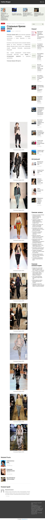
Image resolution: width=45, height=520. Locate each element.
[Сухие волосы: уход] (3, 463)
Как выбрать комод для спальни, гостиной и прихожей (37, 233)
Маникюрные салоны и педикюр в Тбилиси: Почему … (40, 201)
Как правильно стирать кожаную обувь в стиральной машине (38, 285)
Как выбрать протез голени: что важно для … (40, 77)
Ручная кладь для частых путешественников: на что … (40, 142)
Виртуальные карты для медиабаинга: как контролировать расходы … (40, 35)
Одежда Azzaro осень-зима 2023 (40, 171)
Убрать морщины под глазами (40, 190)
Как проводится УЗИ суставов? (11, 478)
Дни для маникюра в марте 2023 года (37, 277)
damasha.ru (24, 519)
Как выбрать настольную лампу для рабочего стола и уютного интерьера (38, 229)
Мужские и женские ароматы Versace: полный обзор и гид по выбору (37, 236)
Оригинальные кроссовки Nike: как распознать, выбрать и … (40, 88)
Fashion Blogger (6, 2)
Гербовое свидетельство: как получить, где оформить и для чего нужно (38, 255)
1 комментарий (17, 31)
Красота (13, 23)
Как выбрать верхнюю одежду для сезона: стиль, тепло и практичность (37, 245)
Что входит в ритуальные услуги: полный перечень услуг (37, 258)
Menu (41, 1)
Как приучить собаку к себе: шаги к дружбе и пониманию (38, 269)
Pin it (3, 23)
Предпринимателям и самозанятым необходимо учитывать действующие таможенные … (40, 111)
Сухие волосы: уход (10, 461)
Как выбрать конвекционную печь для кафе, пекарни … (40, 132)
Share (3, 28)
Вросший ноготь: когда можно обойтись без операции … (40, 67)
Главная (9, 23)
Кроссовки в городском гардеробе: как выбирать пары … (40, 122)
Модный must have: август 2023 (40, 163)
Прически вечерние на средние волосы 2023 (40, 180)
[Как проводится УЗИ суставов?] (3, 479)
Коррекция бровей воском (11, 470)
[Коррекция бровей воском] (3, 472)
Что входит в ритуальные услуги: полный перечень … (40, 45)
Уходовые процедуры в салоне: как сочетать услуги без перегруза (38, 251)
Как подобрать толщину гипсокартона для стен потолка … (40, 56)
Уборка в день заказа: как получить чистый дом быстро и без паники (37, 225)
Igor (7, 480)
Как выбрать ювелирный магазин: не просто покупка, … (40, 99)
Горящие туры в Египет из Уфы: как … (40, 152)
